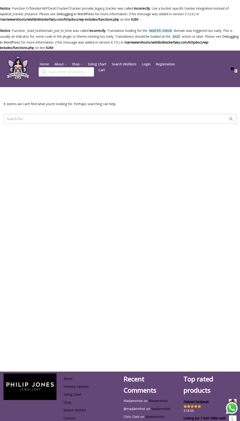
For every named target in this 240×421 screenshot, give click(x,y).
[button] (66, 64)
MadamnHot (158, 401)
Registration (165, 64)
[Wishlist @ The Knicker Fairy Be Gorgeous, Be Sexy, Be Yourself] (18, 69)
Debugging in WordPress (75, 14)
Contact (69, 418)
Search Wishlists (124, 64)
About (68, 378)
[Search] (231, 119)
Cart (101, 70)
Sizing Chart (97, 64)
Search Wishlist (75, 410)
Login (146, 64)
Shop (67, 402)
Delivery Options (76, 386)
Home (44, 64)
